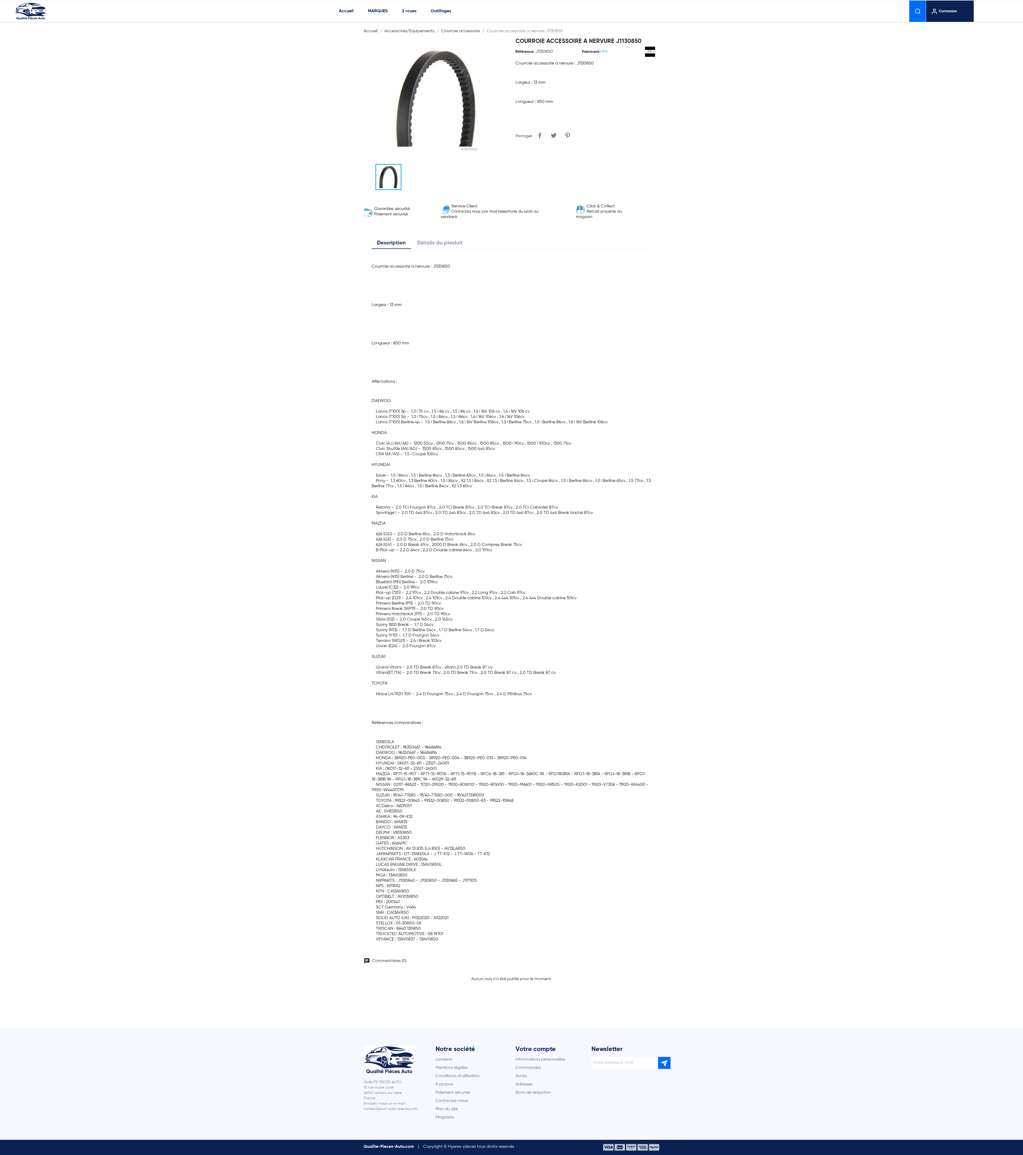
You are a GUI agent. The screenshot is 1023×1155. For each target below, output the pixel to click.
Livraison (444, 1059)
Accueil (346, 11)
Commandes (528, 1068)
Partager (539, 135)
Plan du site (447, 1109)
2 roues (409, 11)
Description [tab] (391, 243)
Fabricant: (591, 52)
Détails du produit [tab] (440, 243)
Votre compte (535, 1049)
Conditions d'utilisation (458, 1076)
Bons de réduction (533, 1092)
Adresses (524, 1084)
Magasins (445, 1117)
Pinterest (567, 135)
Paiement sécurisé (453, 1092)
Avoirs (521, 1076)
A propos (444, 1084)
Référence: (524, 52)
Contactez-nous (452, 1101)
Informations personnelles (540, 1059)
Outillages (441, 11)
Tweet (553, 135)
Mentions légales (452, 1068)
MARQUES (378, 11)
